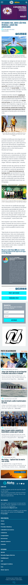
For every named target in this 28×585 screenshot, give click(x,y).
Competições (5, 535)
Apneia (3, 552)
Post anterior (14, 293)
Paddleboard (4, 558)
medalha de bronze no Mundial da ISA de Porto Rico (13, 96)
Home (2, 521)
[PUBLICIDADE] (14, 336)
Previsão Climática (6, 527)
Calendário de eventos (7, 529)
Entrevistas (4, 538)
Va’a (2, 567)
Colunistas (4, 532)
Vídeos (3, 524)
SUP (2, 561)
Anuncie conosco (5, 541)
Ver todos (24, 351)
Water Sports (5, 570)
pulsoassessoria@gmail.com (9, 508)
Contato (3, 544)
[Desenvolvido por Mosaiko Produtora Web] (14, 582)
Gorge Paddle (15, 88)
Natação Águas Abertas (8, 555)
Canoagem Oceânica (7, 564)
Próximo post (14, 298)
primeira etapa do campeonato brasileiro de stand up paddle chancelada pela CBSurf (14, 107)
